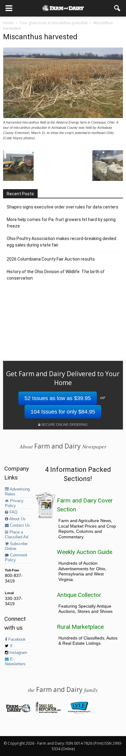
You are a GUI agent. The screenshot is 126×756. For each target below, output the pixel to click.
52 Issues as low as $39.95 (57, 398)
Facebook (16, 639)
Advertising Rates (17, 491)
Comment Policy (16, 557)
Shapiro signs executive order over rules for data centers (62, 206)
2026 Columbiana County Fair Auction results (51, 259)
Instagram (17, 653)
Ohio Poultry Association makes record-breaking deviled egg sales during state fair (61, 241)
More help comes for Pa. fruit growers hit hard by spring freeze (61, 222)
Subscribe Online (16, 546)
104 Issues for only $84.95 (63, 412)
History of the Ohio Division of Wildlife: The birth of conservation (56, 275)
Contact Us (19, 525)
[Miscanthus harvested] (63, 116)
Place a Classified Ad (16, 534)
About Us (17, 519)
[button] (117, 8)
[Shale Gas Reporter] (48, 711)
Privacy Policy (14, 503)
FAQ (12, 512)
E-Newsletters (15, 661)
